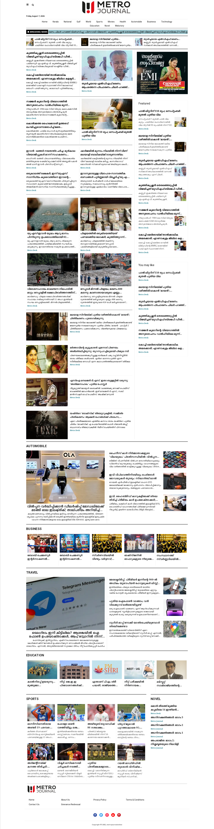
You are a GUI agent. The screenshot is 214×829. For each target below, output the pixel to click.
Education (94, 26)
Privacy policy (99, 800)
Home (44, 22)
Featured (144, 103)
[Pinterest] (119, 815)
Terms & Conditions (135, 800)
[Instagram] (107, 815)
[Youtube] (113, 815)
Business (151, 22)
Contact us (34, 804)
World (88, 22)
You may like (146, 265)
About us (65, 800)
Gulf (79, 22)
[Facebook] (95, 815)
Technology (166, 22)
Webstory (119, 26)
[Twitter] (101, 815)
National (67, 22)
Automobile (136, 22)
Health (123, 22)
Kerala (56, 22)
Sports (99, 22)
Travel (32, 572)
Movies (111, 22)
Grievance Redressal (70, 804)
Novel (107, 26)
